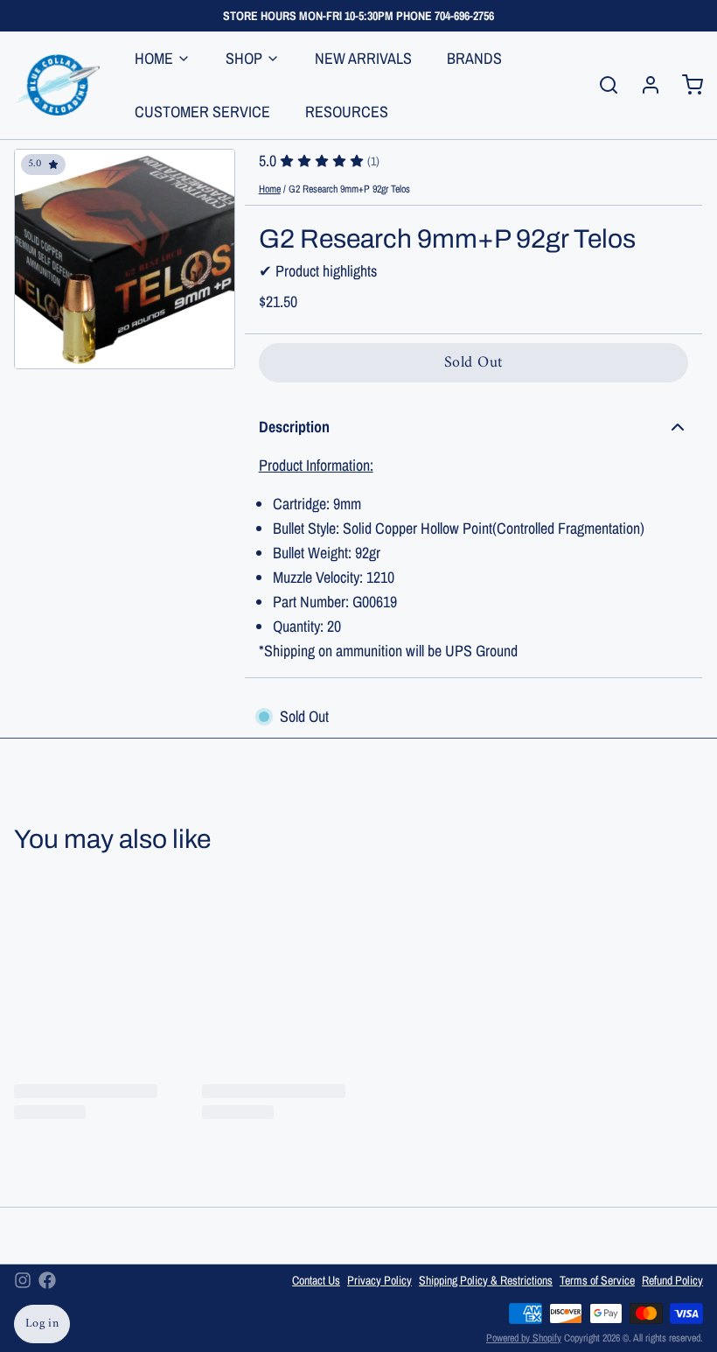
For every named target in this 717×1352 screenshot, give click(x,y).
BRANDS (474, 58)
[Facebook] (47, 1280)
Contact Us (316, 1280)
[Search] (601, 84)
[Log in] (643, 84)
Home (270, 189)
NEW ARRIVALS (363, 58)
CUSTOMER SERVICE (202, 112)
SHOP (244, 58)
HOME (154, 58)
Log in (42, 1323)
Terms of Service (597, 1280)
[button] (473, 362)
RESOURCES (346, 112)
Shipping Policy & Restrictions (486, 1280)
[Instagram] (22, 1280)
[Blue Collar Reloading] (57, 85)
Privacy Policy (379, 1280)
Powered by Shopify (523, 1338)
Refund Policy (672, 1280)
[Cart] (685, 84)
